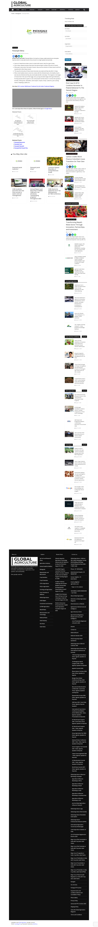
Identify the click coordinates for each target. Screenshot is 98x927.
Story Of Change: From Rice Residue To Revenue (80, 186)
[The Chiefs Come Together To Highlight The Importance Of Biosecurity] (69, 530)
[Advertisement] (36, 98)
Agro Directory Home (76, 612)
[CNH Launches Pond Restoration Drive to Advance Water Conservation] (69, 436)
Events (47, 9)
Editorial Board (74, 632)
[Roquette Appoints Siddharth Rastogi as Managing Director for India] (69, 357)
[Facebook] (13, 56)
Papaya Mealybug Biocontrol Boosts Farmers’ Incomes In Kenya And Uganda (79, 518)
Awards (73, 626)
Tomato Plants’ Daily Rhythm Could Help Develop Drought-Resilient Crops (79, 195)
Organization (67, 44)
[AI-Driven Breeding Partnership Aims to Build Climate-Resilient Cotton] (69, 180)
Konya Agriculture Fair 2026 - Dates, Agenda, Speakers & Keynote (79, 735)
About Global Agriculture (77, 596)
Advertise (62, 9)
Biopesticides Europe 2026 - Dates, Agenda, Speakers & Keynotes (79, 697)
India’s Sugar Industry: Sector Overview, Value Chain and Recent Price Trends (80, 463)
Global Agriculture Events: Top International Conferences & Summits (78, 650)
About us (23, 9)
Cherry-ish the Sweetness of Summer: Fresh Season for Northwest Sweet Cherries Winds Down (80, 343)
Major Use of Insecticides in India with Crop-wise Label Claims (78, 865)
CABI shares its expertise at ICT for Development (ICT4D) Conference (54, 191)
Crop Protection (44, 580)
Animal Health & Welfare (46, 566)
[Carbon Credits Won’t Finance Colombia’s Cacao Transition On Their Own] (76, 146)
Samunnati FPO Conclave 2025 (78, 903)
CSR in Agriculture (44, 583)
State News (43, 626)
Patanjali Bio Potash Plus (21, 148)
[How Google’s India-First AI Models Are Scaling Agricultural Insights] (69, 490)
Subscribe (53, 9)
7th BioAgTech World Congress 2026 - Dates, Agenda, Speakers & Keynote (79, 663)
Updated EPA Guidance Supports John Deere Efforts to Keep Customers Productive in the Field (80, 109)
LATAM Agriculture (44, 606)
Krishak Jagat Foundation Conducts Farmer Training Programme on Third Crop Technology (80, 410)
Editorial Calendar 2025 (76, 635)
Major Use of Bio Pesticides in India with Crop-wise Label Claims (78, 848)
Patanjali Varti (18, 144)
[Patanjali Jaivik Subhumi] (19, 158)
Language (31, 9)
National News (43, 617)
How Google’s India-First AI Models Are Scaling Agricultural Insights (79, 489)
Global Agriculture (44, 597)
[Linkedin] (19, 56)
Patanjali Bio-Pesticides (24, 53)
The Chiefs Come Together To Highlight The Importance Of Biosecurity (80, 529)
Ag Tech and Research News (72, 153)
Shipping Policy (74, 906)
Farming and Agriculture (46, 589)
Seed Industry (43, 620)
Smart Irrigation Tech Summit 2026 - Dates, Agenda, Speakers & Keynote (79, 748)
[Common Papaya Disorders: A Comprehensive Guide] (55, 158)
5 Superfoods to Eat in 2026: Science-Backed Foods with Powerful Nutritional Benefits (80, 381)
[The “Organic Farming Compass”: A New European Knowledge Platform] (69, 328)
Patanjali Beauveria (19, 142)
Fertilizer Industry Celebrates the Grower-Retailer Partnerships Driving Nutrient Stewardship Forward (61, 585)
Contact (77, 9)
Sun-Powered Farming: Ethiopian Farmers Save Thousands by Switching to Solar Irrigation (80, 397)
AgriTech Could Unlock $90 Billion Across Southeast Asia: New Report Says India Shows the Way (80, 271)
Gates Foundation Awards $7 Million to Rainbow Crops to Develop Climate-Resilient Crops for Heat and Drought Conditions (80, 260)
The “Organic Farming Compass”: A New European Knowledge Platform (80, 327)
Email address (68, 51)
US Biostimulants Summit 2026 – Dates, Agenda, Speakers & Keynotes (78, 762)
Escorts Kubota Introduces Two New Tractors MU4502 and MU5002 (79, 129)
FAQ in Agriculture (44, 586)
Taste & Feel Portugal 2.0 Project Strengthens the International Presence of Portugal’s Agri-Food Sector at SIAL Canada (80, 368)
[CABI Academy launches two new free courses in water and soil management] (19, 179)
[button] (26, 10)
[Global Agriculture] (13, 10)
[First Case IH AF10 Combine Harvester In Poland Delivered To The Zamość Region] (76, 72)
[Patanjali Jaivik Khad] (37, 158)
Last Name (67, 36)
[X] (16, 56)
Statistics (70, 9)
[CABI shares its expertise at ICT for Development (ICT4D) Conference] (55, 179)
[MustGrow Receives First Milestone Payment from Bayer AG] (69, 541)
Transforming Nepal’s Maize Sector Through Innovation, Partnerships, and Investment (75, 225)
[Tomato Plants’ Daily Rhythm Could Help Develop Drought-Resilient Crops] (69, 195)
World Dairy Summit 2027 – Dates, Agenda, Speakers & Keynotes (79, 769)
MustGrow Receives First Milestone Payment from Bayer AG (79, 540)
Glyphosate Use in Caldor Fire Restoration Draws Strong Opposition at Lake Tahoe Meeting (80, 288)
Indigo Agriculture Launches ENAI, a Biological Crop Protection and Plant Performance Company (80, 505)
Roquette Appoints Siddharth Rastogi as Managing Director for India (80, 355)
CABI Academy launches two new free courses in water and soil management (18, 192)
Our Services (74, 884)
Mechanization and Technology (73, 80)
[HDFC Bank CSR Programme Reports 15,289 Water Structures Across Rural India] (69, 424)
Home (17, 9)
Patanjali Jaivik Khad (35, 168)
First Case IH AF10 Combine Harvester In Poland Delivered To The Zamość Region (75, 86)
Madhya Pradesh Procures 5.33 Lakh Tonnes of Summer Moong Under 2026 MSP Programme (79, 451)
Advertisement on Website (77, 604)
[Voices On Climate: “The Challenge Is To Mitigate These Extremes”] (69, 317)
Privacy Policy (74, 900)
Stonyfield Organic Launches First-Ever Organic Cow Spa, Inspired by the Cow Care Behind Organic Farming (62, 572)
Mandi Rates (43, 609)
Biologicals (18, 13)
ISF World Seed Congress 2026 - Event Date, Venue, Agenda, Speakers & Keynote (79, 721)
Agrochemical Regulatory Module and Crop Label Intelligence (77, 616)
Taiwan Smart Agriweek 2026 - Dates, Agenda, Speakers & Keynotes (79, 755)
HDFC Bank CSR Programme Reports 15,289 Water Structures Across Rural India (80, 423)
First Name (67, 28)
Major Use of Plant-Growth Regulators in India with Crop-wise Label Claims (78, 876)
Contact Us (73, 629)
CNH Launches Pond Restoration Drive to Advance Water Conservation (79, 435)
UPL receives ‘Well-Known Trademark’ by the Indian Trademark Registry (36, 86)
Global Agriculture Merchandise (79, 811)
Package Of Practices (76, 887)
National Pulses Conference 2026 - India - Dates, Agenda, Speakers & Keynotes (79, 742)
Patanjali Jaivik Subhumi (17, 168)
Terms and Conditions (76, 914)
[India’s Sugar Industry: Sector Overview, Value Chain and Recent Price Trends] (69, 465)
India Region (43, 600)
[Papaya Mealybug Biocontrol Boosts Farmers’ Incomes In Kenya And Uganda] (69, 519)
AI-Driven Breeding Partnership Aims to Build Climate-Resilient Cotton (80, 179)
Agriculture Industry (45, 563)
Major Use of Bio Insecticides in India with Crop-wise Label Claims (79, 841)
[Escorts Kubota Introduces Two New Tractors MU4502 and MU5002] (69, 130)
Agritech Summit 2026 (77, 668)
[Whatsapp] (21, 56)
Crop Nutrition (43, 577)
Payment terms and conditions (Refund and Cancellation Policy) (77, 892)
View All (84, 336)
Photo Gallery (74, 897)
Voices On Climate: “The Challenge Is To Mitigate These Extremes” (79, 316)
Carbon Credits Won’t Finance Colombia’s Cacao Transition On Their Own (75, 159)
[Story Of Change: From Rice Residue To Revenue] (69, 187)
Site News (42, 623)
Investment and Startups (71, 219)
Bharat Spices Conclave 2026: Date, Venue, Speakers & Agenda (79, 673)
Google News (48, 108)
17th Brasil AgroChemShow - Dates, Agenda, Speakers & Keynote (79, 656)
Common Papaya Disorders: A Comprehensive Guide (53, 170)
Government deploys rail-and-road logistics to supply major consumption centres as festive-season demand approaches (80, 476)
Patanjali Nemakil (19, 146)
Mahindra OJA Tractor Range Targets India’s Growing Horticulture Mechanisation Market (79, 119)
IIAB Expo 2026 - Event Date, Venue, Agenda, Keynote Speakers (79, 704)
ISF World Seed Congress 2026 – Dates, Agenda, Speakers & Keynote (78, 728)
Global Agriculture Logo (77, 808)
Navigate (40, 9)
